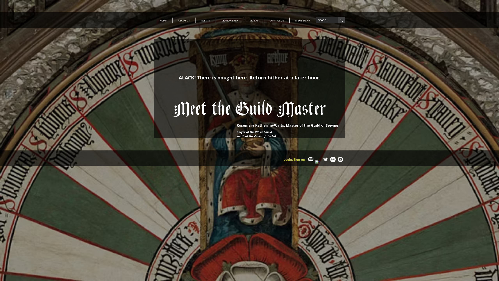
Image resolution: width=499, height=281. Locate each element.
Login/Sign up (294, 159)
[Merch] (310, 159)
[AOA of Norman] (325, 159)
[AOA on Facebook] (318, 163)
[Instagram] (333, 159)
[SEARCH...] (341, 20)
